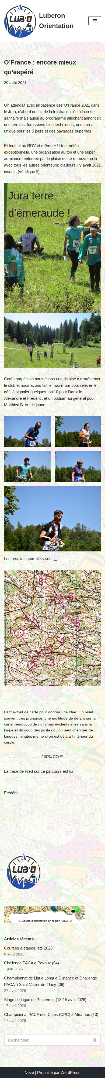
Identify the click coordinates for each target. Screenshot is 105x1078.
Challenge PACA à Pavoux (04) (31, 963)
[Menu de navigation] (94, 20)
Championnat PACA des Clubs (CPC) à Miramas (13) (51, 1014)
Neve (29, 1072)
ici (55, 558)
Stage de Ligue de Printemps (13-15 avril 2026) (45, 999)
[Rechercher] (95, 1040)
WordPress (70, 1072)
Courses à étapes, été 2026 (28, 948)
